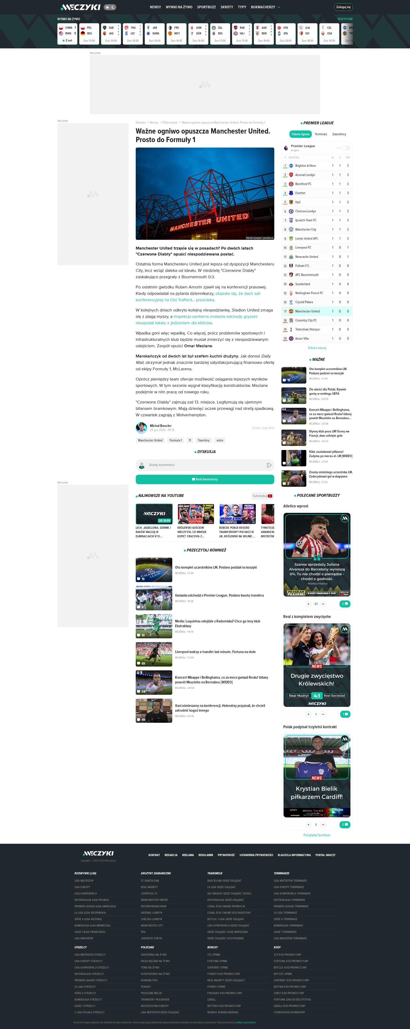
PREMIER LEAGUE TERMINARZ (291, 906)
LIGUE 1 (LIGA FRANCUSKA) (90, 932)
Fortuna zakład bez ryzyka (292, 999)
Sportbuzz (206, 7)
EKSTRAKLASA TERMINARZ (289, 900)
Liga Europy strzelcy (89, 961)
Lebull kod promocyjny (289, 1006)
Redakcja (171, 855)
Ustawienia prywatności (256, 855)
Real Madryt (149, 887)
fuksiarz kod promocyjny (224, 993)
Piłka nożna (170, 122)
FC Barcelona (150, 881)
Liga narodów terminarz (290, 938)
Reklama (188, 855)
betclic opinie (283, 974)
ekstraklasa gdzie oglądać (225, 900)
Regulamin (206, 855)
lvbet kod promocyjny (289, 993)
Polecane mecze (151, 993)
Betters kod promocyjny (224, 1006)
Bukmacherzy (263, 7)
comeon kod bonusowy (289, 1012)
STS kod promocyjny (287, 955)
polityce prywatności (246, 1022)
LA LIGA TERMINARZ (285, 913)
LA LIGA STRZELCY (85, 987)
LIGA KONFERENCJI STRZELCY (92, 967)
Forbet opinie (216, 987)
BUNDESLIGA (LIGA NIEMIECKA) (92, 925)
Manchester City (152, 925)
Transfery (204, 440)
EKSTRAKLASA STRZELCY (89, 974)
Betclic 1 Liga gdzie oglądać (225, 919)
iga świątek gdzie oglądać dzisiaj (229, 893)
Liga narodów (84, 938)
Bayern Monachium (153, 906)
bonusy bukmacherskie (222, 1012)
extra (220, 440)
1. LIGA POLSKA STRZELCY (90, 1012)
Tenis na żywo (150, 967)
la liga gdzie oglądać (221, 887)
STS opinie (213, 955)
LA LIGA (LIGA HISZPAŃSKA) (90, 913)
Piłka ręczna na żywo (155, 961)
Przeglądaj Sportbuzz (317, 835)
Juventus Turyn (151, 938)
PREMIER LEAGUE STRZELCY (91, 980)
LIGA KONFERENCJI (86, 893)
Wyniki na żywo (179, 7)
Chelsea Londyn (151, 919)
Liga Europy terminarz (289, 887)
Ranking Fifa (149, 980)
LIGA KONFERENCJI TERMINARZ (292, 893)
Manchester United (150, 440)
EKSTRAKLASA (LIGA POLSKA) (92, 900)
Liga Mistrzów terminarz (290, 881)
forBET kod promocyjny (223, 974)
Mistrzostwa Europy (155, 1006)
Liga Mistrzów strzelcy (90, 955)
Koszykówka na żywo (155, 974)
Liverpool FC (149, 893)
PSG (143, 932)
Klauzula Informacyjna (294, 855)
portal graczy (325, 855)
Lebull (211, 999)
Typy (242, 7)
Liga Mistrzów (84, 881)
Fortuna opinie (217, 961)
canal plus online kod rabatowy (229, 913)
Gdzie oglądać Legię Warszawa (227, 932)
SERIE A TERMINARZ (285, 919)
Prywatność (226, 855)
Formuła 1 (176, 440)
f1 (190, 440)
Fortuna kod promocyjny (291, 961)
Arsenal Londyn (151, 913)
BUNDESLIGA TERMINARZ (288, 925)
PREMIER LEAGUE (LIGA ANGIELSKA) (95, 906)
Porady (146, 987)
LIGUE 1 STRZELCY (85, 1006)
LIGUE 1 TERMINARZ (285, 932)
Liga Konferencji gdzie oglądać (228, 925)
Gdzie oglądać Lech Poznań (225, 938)
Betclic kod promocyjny (290, 967)
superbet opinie (217, 967)
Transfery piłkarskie (155, 999)
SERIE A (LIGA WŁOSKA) (88, 919)
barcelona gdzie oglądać (224, 881)
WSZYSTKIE (345, 19)
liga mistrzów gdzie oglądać (160, 1012)
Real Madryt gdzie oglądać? (226, 980)
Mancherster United (154, 900)
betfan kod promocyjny (290, 987)
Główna (140, 122)
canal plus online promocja (226, 906)
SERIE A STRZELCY (85, 993)
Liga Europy (82, 887)
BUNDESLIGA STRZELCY (88, 999)
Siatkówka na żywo (154, 955)
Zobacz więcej (317, 347)
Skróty (227, 7)
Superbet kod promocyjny (291, 980)
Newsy (155, 7)
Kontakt (154, 855)
